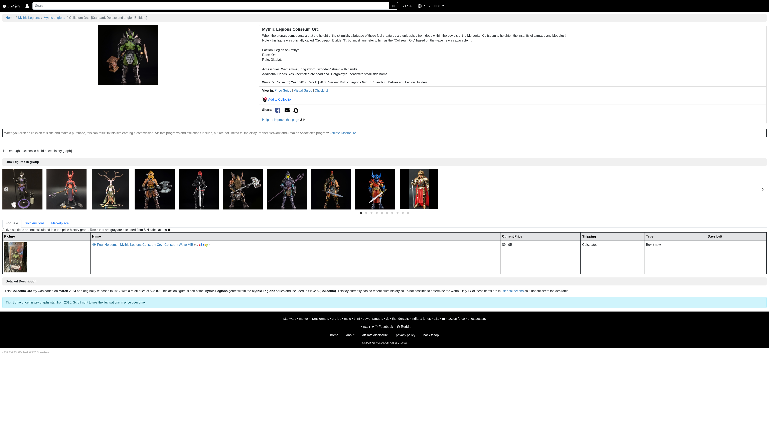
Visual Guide (303, 90)
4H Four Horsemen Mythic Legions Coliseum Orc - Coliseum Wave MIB (142, 244)
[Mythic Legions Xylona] (111, 189)
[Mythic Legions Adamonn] (155, 189)
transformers (320, 318)
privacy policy (405, 335)
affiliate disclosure (375, 335)
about (350, 335)
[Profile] (27, 6)
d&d (436, 318)
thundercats (400, 318)
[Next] (763, 189)
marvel (304, 318)
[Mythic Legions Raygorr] (375, 189)
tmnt (357, 318)
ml (444, 318)
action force (456, 318)
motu (347, 318)
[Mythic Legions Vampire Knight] (22, 189)
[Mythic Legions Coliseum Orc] (128, 55)
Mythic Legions (29, 17)
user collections (512, 291)
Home (10, 17)
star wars (289, 318)
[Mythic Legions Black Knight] (199, 189)
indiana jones (421, 318)
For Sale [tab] (12, 223)
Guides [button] (435, 6)
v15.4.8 (409, 6)
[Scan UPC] (393, 6)
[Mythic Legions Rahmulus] (331, 189)
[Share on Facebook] (278, 110)
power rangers (373, 318)
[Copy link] (295, 109)
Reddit (405, 326)
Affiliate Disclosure (342, 133)
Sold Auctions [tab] (34, 223)
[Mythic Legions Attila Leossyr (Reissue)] (419, 189)
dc (387, 318)
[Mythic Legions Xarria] (66, 189)
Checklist (321, 90)
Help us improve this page (281, 119)
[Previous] (6, 189)
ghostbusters (477, 318)
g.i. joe (336, 318)
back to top (431, 335)
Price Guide (283, 90)
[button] (421, 6)
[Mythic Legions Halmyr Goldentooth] (243, 189)
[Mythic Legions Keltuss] (287, 189)
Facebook (386, 326)
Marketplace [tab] (60, 223)
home (334, 335)
